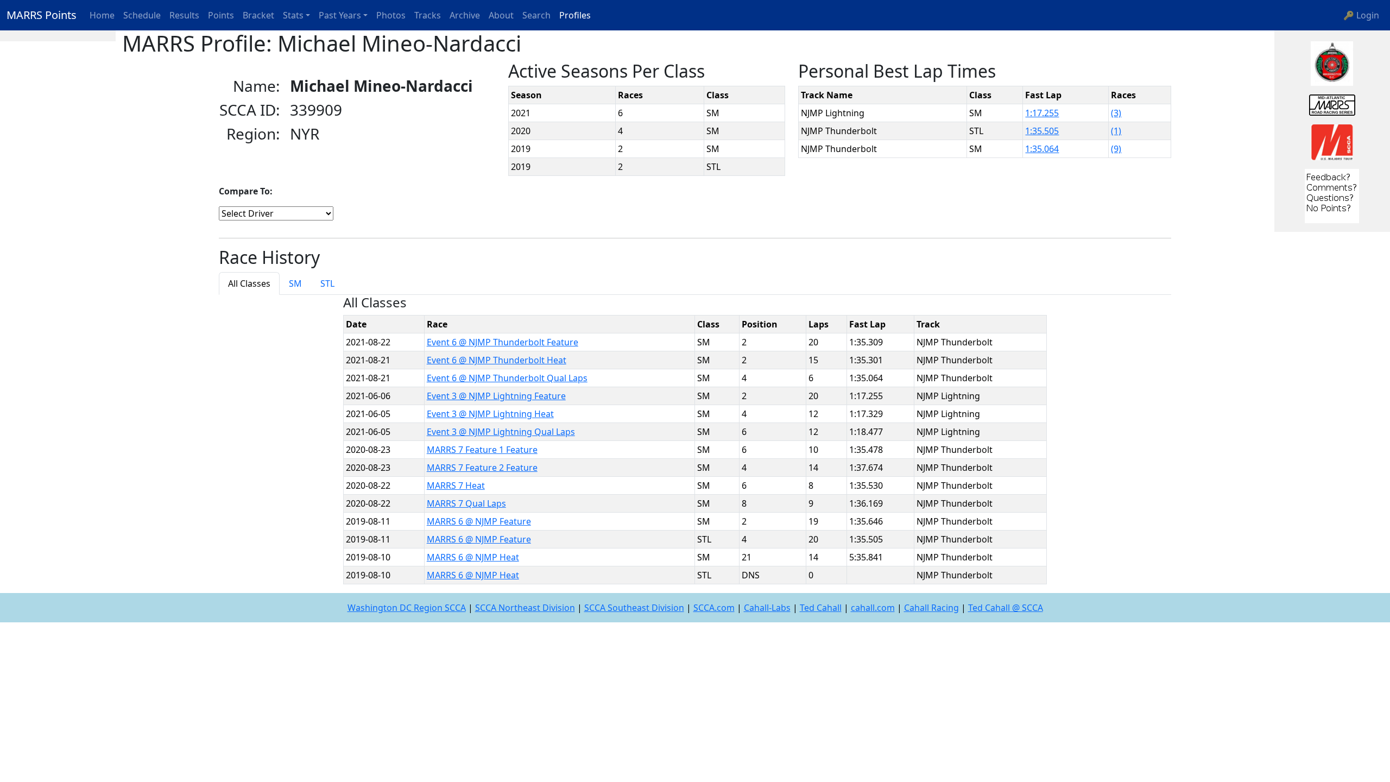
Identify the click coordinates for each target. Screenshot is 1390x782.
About (501, 15)
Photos (391, 15)
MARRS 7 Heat (456, 485)
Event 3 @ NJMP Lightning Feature (496, 396)
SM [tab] (295, 283)
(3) (1116, 113)
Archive (465, 15)
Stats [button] (293, 15)
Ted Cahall (821, 608)
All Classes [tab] (249, 283)
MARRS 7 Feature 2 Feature (482, 468)
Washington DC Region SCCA (407, 608)
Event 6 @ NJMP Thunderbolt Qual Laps (507, 378)
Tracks (427, 15)
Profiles (575, 15)
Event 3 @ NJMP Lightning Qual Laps (501, 432)
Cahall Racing (931, 608)
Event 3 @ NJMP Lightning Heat (490, 414)
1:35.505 (1042, 131)
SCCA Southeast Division (634, 608)
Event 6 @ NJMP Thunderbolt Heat (496, 360)
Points (221, 15)
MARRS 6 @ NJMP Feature (479, 521)
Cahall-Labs (767, 608)
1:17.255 (1042, 113)
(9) (1116, 149)
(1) (1116, 131)
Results (184, 15)
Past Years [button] (340, 15)
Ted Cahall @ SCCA (1005, 608)
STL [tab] (327, 283)
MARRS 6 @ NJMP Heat (473, 557)
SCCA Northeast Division (525, 608)
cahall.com (873, 608)
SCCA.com (714, 608)
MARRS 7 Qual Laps (466, 503)
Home (102, 15)
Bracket (258, 15)
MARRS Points (42, 15)
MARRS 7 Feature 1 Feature (482, 450)
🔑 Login (1361, 15)
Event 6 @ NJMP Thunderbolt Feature (502, 342)
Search (536, 15)
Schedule (142, 15)
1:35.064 (1042, 149)
